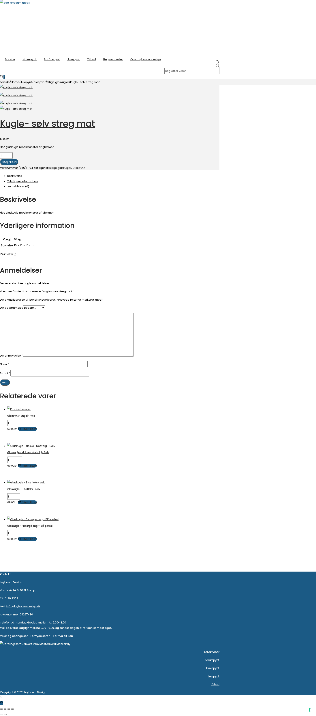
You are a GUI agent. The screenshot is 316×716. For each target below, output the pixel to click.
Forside (5, 82)
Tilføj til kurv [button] (29, 429)
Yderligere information (22, 181)
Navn (4, 364)
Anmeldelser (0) (18, 186)
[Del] (8, 709)
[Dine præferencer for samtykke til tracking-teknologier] (309, 709)
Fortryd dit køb (63, 636)
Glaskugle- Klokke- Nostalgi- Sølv (28, 452)
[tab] (113, 175)
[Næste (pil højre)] (5, 714)
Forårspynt (212, 660)
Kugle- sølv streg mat (47, 124)
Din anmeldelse (11, 355)
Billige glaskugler (58, 82)
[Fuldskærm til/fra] (5, 709)
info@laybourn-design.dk (23, 606)
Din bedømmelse (11, 308)
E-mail (5, 373)
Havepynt (212, 668)
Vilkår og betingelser (14, 636)
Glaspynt (39, 82)
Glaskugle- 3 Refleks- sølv (23, 489)
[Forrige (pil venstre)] (1, 714)
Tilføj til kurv (9, 162)
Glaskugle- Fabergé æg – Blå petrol (29, 526)
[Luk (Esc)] (12, 709)
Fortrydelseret (40, 636)
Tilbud (215, 684)
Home (15, 82)
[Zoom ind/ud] (1, 709)
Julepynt (26, 82)
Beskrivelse (14, 176)
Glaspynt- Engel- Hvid (21, 416)
